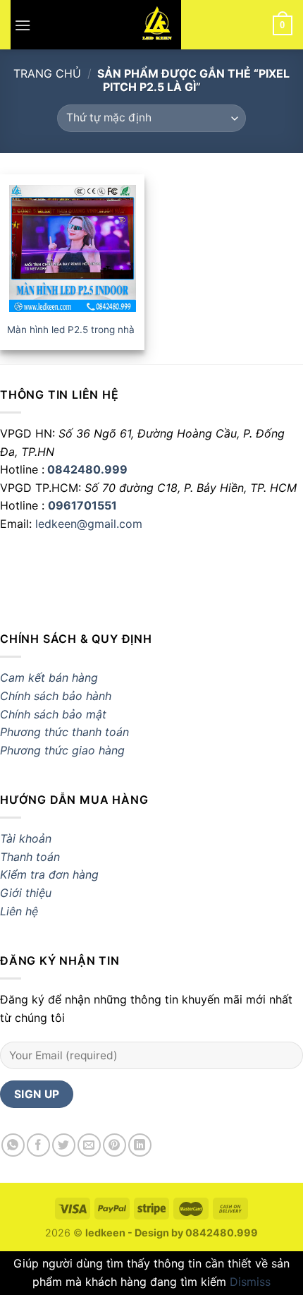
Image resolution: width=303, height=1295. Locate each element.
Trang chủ (47, 73)
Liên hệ (19, 911)
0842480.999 (87, 469)
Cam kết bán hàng (49, 677)
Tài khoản (25, 838)
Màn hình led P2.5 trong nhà (71, 329)
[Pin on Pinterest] (114, 1145)
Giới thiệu (25, 893)
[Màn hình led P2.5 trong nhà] (72, 248)
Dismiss (250, 1282)
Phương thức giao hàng (64, 750)
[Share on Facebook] (38, 1145)
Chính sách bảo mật (53, 714)
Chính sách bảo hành (55, 696)
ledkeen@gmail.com (88, 524)
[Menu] (22, 24)
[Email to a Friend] (89, 1145)
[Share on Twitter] (63, 1145)
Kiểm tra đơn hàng (49, 874)
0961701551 (82, 505)
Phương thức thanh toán (64, 732)
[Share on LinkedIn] (140, 1145)
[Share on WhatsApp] (13, 1145)
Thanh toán (30, 857)
